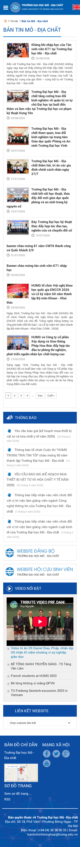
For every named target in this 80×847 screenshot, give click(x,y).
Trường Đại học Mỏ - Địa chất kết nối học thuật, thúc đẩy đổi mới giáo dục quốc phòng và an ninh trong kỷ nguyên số (38, 197)
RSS (7, 799)
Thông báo (25, 417)
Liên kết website (32, 710)
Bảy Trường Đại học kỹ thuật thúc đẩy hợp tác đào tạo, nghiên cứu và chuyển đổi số (51, 226)
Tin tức (14, 21)
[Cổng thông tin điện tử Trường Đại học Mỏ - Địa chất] (5, 21)
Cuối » (51, 395)
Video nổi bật (28, 588)
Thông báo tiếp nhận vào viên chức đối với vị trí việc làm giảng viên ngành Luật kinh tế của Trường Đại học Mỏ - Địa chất (39, 526)
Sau (40, 395)
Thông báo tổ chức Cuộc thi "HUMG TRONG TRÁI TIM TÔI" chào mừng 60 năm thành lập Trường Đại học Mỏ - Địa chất (37, 455)
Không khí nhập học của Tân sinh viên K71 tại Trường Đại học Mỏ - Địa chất (51, 49)
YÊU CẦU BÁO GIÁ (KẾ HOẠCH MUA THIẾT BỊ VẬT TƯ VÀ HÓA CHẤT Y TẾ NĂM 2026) (37, 479)
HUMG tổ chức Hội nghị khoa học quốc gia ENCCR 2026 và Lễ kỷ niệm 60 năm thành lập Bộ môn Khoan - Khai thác (40, 293)
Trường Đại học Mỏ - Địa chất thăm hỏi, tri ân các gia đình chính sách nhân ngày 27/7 (51, 167)
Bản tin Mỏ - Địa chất (35, 21)
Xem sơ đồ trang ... (18, 793)
